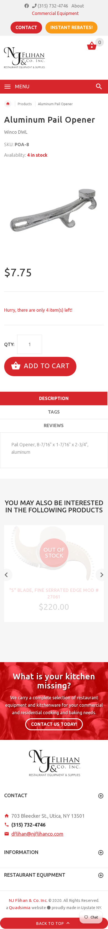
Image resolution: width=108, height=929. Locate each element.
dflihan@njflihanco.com (37, 834)
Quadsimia (20, 907)
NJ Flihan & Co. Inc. (28, 900)
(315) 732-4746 (52, 5)
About (77, 5)
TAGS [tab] (54, 411)
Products (25, 104)
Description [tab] (54, 398)
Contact (26, 27)
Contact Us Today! (54, 724)
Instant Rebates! (71, 27)
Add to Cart (46, 366)
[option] (54, 213)
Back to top (50, 923)
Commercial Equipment (55, 13)
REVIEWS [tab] (54, 425)
